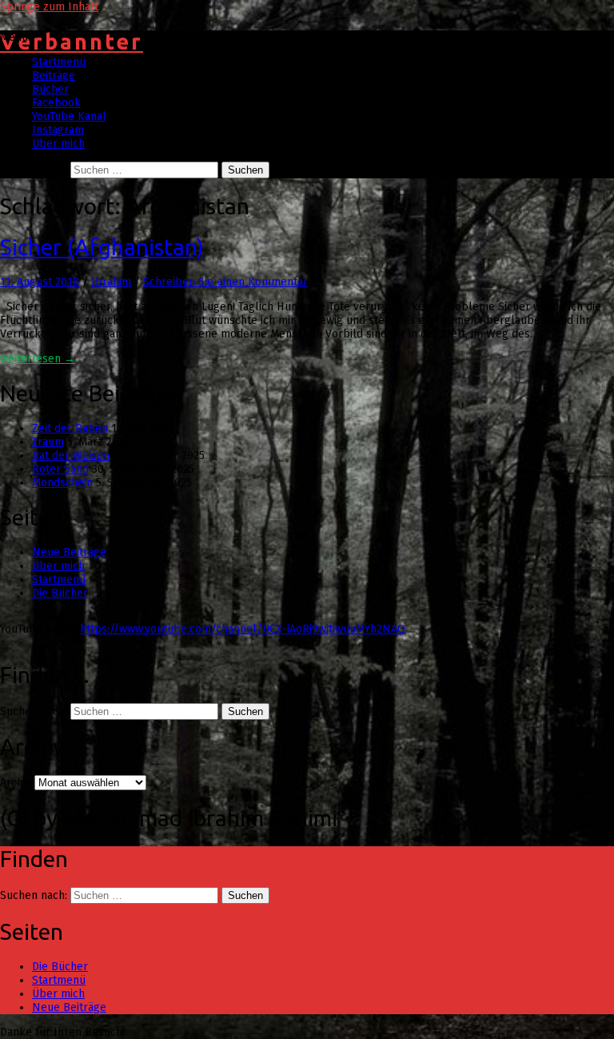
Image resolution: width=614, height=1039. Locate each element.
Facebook (56, 103)
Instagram (58, 130)
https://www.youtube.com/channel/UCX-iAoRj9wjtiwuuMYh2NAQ (242, 629)
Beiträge (53, 75)
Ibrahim (111, 282)
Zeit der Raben (70, 428)
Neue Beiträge (69, 552)
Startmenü (59, 62)
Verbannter (71, 42)
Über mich (58, 143)
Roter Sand (60, 469)
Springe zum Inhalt (49, 7)
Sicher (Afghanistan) (102, 246)
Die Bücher (60, 593)
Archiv (15, 782)
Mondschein (62, 483)
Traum (48, 442)
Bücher (50, 89)
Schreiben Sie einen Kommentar (225, 282)
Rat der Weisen (71, 455)
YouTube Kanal (69, 116)
